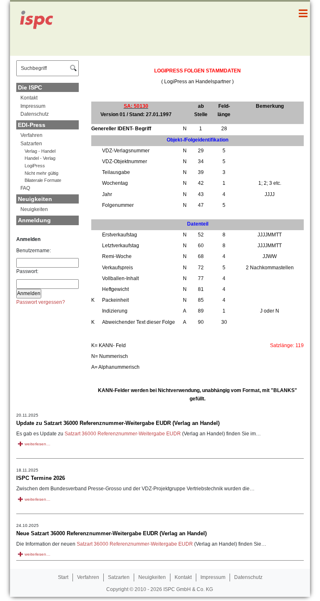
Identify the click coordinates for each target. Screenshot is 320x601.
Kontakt (29, 98)
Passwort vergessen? (40, 302)
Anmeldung (34, 220)
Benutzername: (33, 250)
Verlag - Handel (40, 151)
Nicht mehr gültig (41, 173)
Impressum (32, 106)
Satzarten (31, 144)
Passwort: (27, 271)
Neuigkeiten (35, 199)
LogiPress (35, 165)
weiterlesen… (37, 444)
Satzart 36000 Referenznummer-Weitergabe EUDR (123, 434)
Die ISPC (30, 87)
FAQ (25, 188)
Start (63, 577)
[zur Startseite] (41, 29)
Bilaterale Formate (43, 180)
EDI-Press (31, 125)
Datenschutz (34, 114)
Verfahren (31, 135)
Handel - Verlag (40, 158)
